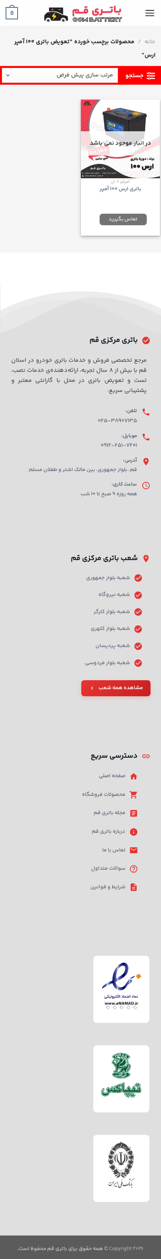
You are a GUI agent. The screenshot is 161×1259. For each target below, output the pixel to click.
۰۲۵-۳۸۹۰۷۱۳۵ (117, 421)
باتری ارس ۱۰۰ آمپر (120, 189)
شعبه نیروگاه (114, 595)
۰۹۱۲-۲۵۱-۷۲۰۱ (119, 445)
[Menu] (150, 13)
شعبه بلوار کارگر (112, 612)
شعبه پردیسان (112, 646)
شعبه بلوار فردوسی (107, 663)
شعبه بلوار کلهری (110, 629)
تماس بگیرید (123, 219)
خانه (150, 42)
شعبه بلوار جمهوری (108, 578)
